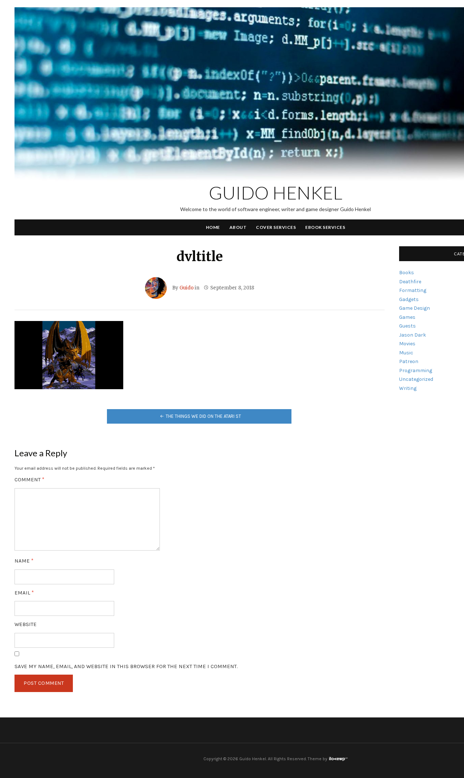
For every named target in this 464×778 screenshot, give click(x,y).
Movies (407, 344)
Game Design (414, 308)
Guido (186, 288)
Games (407, 317)
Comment (29, 480)
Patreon (408, 361)
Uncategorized (416, 379)
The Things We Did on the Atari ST (203, 416)
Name (23, 561)
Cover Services (276, 227)
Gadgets (409, 299)
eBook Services (325, 227)
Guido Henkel (276, 192)
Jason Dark (412, 335)
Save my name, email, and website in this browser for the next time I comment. (126, 666)
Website (25, 624)
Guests (407, 326)
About (238, 227)
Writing (408, 388)
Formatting (412, 290)
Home (213, 227)
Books (406, 272)
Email (24, 593)
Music (406, 353)
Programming (415, 370)
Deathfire (410, 282)
